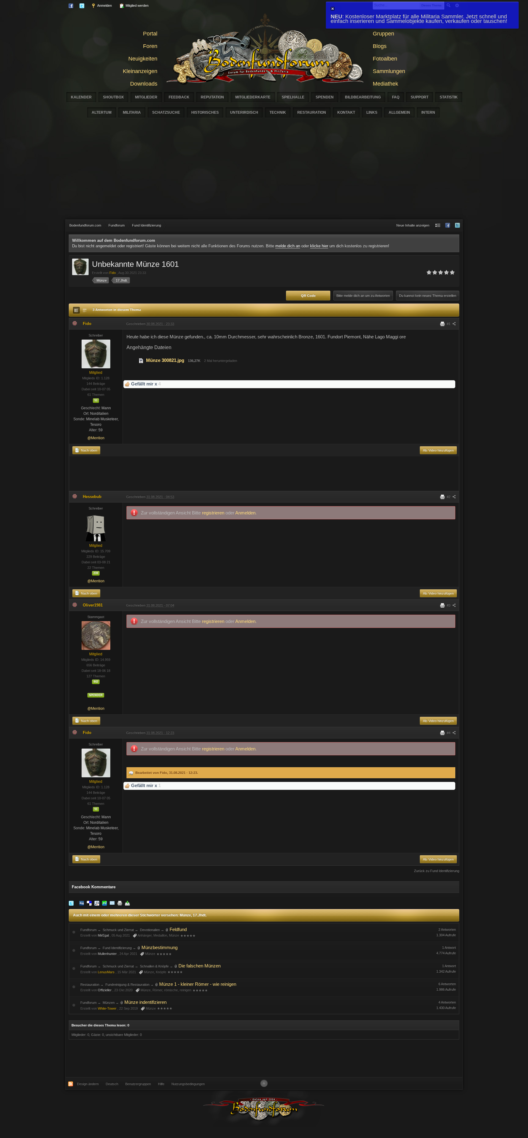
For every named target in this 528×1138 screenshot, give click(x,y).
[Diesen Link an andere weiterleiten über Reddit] (96, 903)
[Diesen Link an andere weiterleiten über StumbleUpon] (104, 903)
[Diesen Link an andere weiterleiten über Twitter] (71, 903)
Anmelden (104, 5)
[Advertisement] (264, 173)
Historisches (205, 112)
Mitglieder (146, 97)
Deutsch (112, 1084)
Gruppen (383, 34)
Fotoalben (385, 59)
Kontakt (346, 112)
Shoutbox (113, 97)
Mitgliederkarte (252, 97)
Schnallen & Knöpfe (154, 966)
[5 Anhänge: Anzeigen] (139, 947)
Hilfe (161, 1084)
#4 (449, 733)
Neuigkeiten (142, 59)
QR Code (308, 295)
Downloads (143, 84)
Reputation (212, 97)
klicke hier (319, 246)
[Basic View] (84, 310)
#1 (449, 324)
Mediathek (385, 84)
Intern (428, 112)
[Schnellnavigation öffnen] (438, 225)
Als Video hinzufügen (438, 450)
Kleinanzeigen (140, 71)
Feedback (179, 97)
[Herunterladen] (127, 903)
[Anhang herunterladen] (141, 360)
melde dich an (287, 246)
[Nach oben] (264, 1083)
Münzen (109, 1002)
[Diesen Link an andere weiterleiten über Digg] (81, 903)
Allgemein (399, 112)
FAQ (395, 97)
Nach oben (88, 450)
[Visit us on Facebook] (448, 225)
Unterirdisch (244, 112)
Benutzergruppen (138, 1084)
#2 (449, 497)
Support (419, 97)
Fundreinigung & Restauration (127, 984)
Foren (150, 46)
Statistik (449, 97)
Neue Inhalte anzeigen (412, 225)
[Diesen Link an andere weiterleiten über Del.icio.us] (89, 903)
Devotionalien (150, 930)
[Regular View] (76, 310)
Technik (278, 112)
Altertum (102, 112)
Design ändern (88, 1084)
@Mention (96, 438)
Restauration (311, 112)
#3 (449, 605)
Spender (96, 695)
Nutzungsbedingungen (188, 1084)
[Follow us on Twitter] (457, 225)
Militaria (132, 112)
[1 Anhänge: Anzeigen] (176, 965)
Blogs (380, 46)
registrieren (214, 512)
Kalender (81, 97)
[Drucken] (119, 903)
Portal (150, 34)
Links (371, 112)
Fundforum (88, 930)
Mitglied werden (136, 5)
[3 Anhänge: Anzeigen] (157, 984)
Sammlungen (389, 71)
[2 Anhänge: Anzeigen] (167, 929)
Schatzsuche (166, 112)
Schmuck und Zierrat (118, 930)
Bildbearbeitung (363, 97)
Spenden (325, 97)
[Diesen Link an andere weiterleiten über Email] (112, 903)
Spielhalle (293, 97)
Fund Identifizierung (117, 948)
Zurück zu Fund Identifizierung (436, 871)
